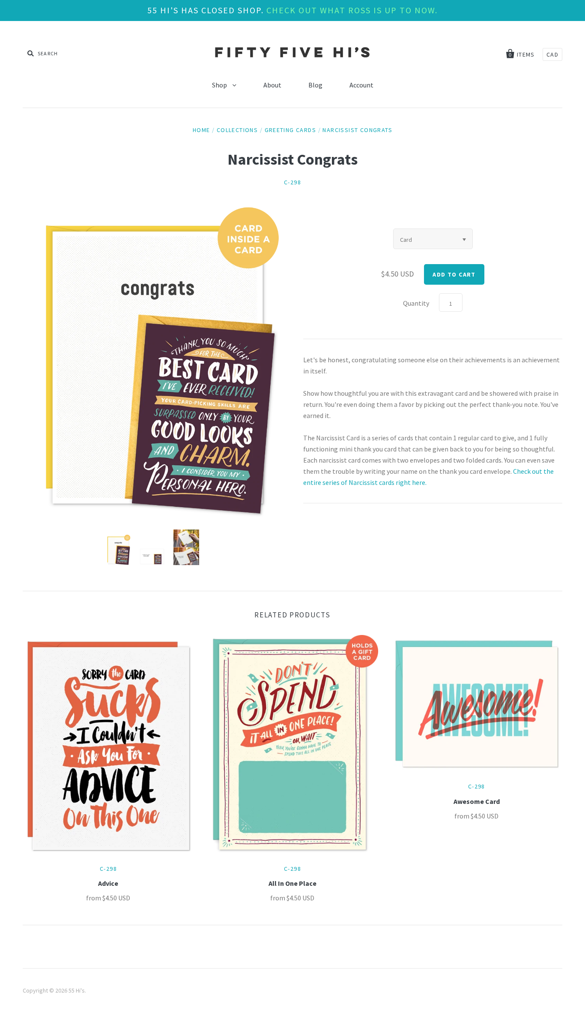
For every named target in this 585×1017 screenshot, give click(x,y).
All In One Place (292, 883)
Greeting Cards (290, 130)
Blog (315, 85)
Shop (220, 85)
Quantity (416, 303)
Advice (108, 883)
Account (361, 85)
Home (201, 130)
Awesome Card (477, 801)
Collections (237, 130)
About (272, 85)
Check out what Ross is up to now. (352, 10)
